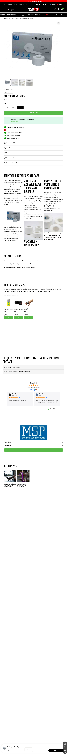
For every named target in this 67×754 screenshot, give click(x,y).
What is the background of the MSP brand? (17, 372)
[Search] (55, 9)
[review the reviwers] (30, 395)
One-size (26, 314)
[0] (61, 9)
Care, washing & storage (13, 163)
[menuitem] (5, 4)
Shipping (10, 4)
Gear (9, 18)
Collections (33, 445)
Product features (10, 153)
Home (5, 18)
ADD (8, 317)
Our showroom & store (12, 148)
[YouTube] (43, 4)
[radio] (7, 107)
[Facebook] (37, 4)
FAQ (26, 4)
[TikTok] (45, 4)
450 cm (16, 314)
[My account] (58, 9)
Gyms (5, 4)
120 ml (6, 314)
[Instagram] (41, 4)
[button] (56, 4)
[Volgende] (61, 306)
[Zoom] (58, 23)
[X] (39, 4)
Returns (15, 4)
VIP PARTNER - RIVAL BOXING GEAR (33, 1)
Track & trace (21, 4)
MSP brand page (33, 450)
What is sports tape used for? (12, 367)
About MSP (33, 442)
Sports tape (18, 18)
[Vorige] (5, 306)
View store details (14, 121)
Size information (10, 158)
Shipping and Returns (12, 143)
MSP (13, 18)
